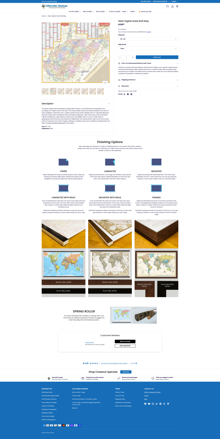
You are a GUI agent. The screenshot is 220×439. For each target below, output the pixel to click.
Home (44, 16)
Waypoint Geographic (49, 409)
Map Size (121, 35)
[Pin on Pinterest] (131, 94)
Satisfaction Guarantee (123, 403)
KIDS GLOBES (100, 12)
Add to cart (157, 57)
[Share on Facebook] (128, 94)
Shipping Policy (120, 399)
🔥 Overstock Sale (145, 12)
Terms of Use (119, 396)
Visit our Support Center (152, 392)
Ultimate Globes (50, 432)
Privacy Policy (119, 392)
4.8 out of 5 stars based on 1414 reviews (114, 363)
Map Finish (122, 45)
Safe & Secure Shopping (123, 406)
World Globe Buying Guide (50, 396)
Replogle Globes (47, 413)
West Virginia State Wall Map (57, 16)
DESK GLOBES (87, 12)
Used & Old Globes (48, 406)
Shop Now (126, 372)
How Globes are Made (49, 403)
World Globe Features (49, 399)
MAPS (124, 12)
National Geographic (49, 420)
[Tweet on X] (124, 94)
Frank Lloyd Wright (48, 416)
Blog (145, 399)
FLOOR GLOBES (74, 12)
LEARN (132, 12)
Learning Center (47, 392)
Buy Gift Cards (146, 1)
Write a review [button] (125, 341)
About (146, 396)
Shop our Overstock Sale (49, 1)
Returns (74, 408)
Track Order (76, 396)
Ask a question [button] (125, 346)
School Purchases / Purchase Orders (84, 399)
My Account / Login (78, 392)
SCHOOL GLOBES (114, 12)
